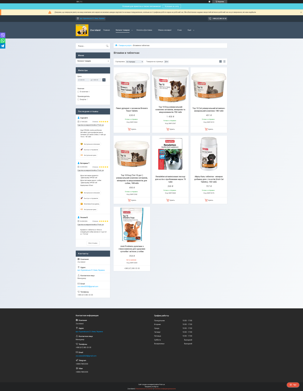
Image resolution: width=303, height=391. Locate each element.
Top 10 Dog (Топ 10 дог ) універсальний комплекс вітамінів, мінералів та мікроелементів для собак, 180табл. (132, 179)
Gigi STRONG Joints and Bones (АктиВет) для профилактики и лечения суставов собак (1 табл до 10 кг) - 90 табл (93, 133)
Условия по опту (172, 6)
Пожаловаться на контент (144, 389)
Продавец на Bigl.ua (151, 386)
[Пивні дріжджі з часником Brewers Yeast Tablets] (132, 85)
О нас (179, 30)
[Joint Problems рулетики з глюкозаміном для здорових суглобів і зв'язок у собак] (132, 225)
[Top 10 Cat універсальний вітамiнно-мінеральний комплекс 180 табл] (209, 85)
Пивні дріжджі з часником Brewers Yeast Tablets (132, 109)
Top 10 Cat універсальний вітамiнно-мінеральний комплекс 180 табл (208, 109)
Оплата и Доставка (144, 30)
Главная (106, 30)
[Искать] (107, 46)
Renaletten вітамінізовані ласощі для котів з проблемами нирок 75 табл (170, 179)
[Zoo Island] (82, 30)
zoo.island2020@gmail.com (88, 286)
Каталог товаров (122, 30)
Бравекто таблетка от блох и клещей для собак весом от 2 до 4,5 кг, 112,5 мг (93, 232)
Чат (294, 385)
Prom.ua (162, 384)
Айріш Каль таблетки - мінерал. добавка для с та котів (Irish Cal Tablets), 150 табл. (208, 179)
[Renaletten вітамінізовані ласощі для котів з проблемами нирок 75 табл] (170, 154)
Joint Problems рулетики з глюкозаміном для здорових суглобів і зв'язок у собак (132, 249)
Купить (133, 129)
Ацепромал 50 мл (86, 185)
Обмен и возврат (165, 30)
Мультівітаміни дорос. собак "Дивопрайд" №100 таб (90, 181)
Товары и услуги (125, 45)
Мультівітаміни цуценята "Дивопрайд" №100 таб (89, 177)
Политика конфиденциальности (165, 389)
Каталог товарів (84, 61)
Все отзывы (93, 243)
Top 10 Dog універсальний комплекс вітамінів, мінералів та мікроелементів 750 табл (170, 109)
